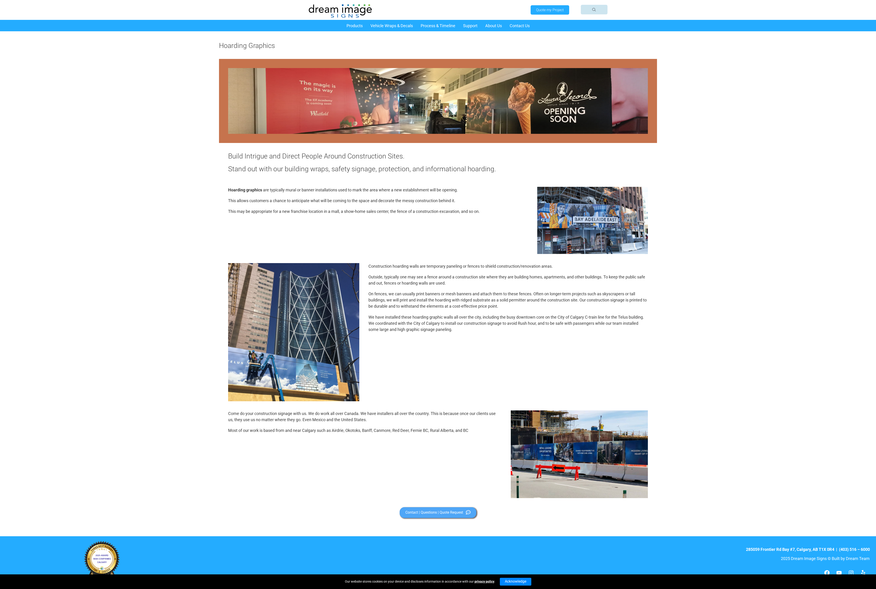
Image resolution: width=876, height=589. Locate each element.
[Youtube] (839, 572)
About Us (493, 25)
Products (355, 25)
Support (470, 25)
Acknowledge (515, 581)
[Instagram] (851, 572)
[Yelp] (863, 572)
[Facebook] (826, 572)
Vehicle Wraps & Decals (391, 25)
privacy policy (484, 581)
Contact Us (520, 25)
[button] (594, 9)
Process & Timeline (438, 25)
